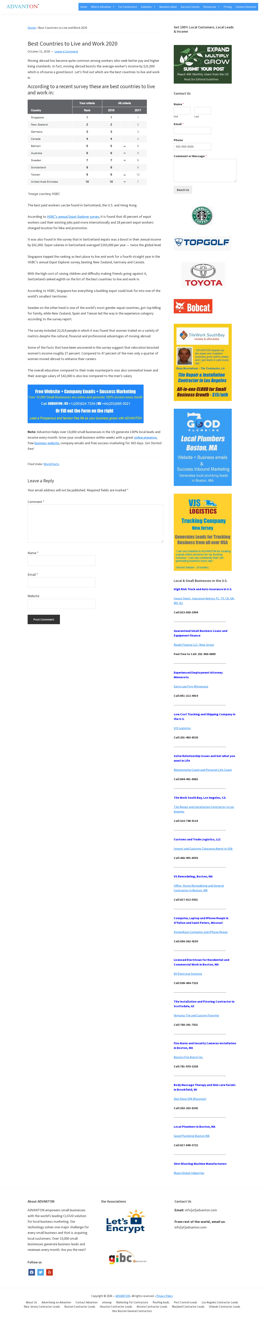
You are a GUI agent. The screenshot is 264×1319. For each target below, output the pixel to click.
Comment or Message (190, 156)
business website (46, 443)
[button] (113, 6)
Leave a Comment (66, 51)
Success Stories (190, 6)
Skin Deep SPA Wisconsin (190, 1099)
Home (83, 6)
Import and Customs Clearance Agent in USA (203, 848)
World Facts (51, 464)
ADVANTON (123, 1296)
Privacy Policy (164, 1296)
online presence (145, 437)
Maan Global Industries (189, 1173)
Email (33, 574)
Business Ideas (168, 6)
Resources (210, 6)
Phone (178, 140)
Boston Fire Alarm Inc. (188, 1057)
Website (33, 596)
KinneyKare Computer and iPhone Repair (201, 932)
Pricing (228, 6)
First (176, 116)
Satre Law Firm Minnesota (191, 686)
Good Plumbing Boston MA (191, 1136)
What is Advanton (101, 6)
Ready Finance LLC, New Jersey (194, 645)
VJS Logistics (182, 728)
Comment (36, 501)
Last (196, 116)
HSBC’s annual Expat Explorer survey (73, 216)
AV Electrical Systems (188, 974)
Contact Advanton (246, 6)
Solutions (146, 6)
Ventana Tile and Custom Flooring (196, 1015)
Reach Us (183, 190)
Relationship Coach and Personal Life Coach (203, 770)
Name (33, 553)
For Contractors (128, 6)
